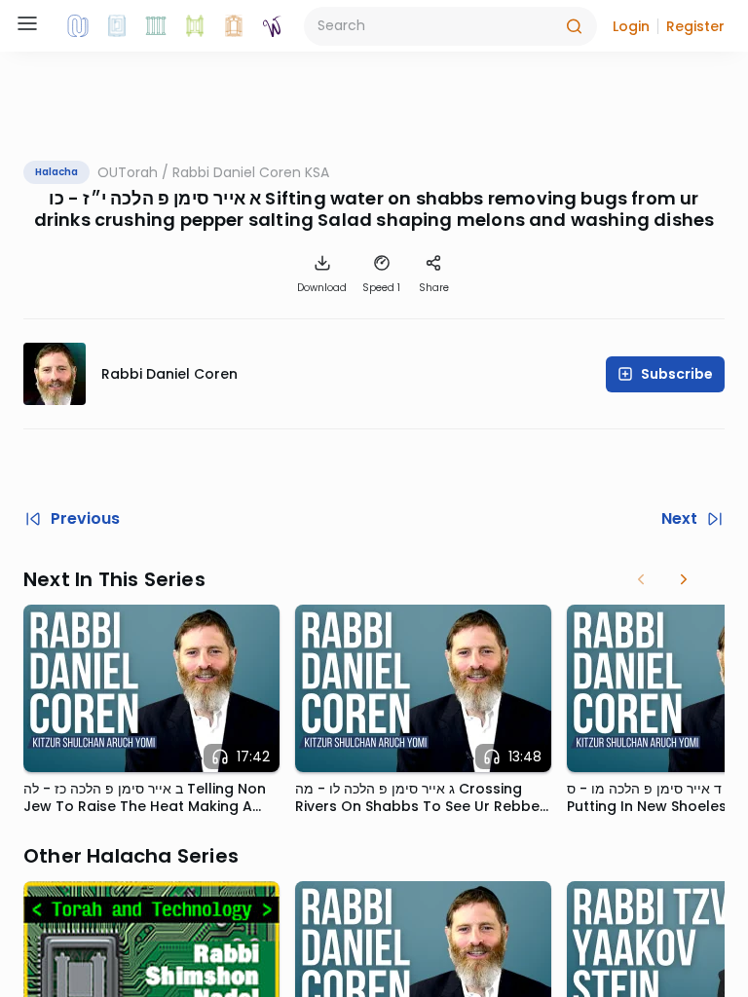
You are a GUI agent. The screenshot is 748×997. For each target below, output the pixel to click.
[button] (631, 26)
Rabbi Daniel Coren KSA (250, 172)
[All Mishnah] (116, 26)
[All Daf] (233, 26)
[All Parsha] (194, 26)
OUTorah (127, 172)
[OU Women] (272, 26)
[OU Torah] (78, 26)
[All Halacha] (155, 26)
